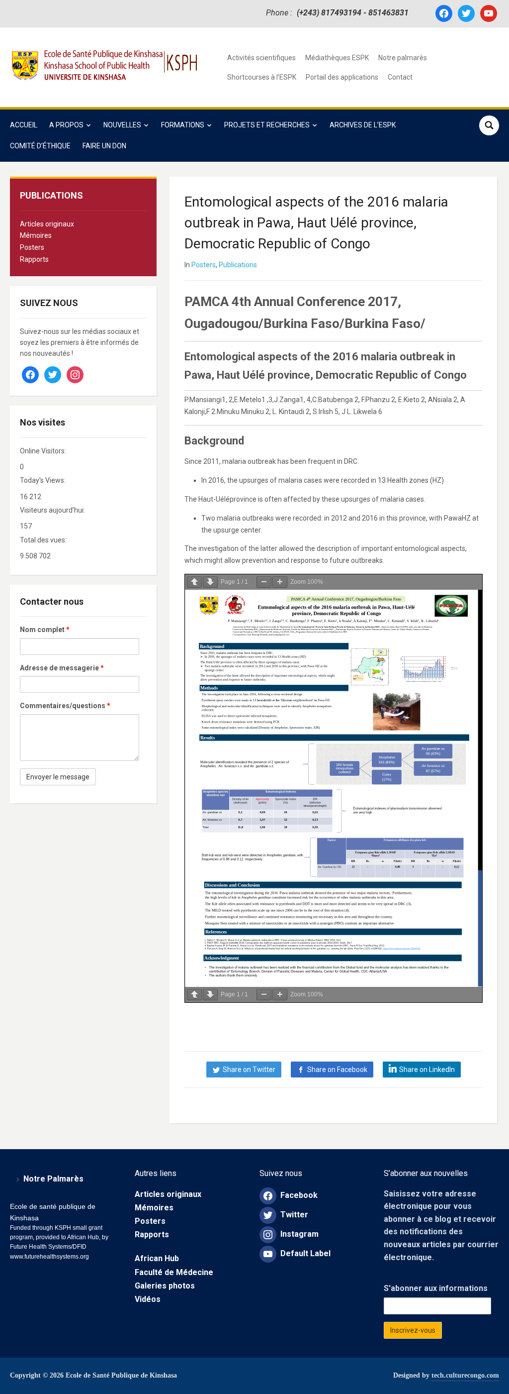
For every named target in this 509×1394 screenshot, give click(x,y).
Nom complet (45, 630)
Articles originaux (47, 224)
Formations (182, 125)
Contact (400, 77)
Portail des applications (342, 77)
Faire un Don (104, 146)
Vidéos (148, 1299)
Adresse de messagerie (62, 668)
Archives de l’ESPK (363, 125)
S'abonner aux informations (436, 1288)
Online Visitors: (44, 451)
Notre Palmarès (53, 1178)
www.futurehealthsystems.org (49, 1256)
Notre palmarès (402, 58)
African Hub (157, 1258)
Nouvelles (122, 125)
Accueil (23, 125)
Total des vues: (44, 540)
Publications (238, 265)
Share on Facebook (337, 1069)
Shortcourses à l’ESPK (261, 77)
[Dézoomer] (263, 582)
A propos (66, 125)
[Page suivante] (210, 582)
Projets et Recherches (267, 125)
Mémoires (36, 235)
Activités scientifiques (261, 58)
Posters (32, 247)
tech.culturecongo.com (465, 1375)
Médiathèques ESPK (337, 58)
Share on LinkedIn (427, 1069)
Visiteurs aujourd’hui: (53, 510)
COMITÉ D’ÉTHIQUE (40, 146)
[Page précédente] (194, 582)
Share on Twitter (249, 1069)
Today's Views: (43, 480)
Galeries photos (165, 1285)
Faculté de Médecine (174, 1272)
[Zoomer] (279, 582)
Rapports (34, 259)
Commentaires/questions (65, 706)
